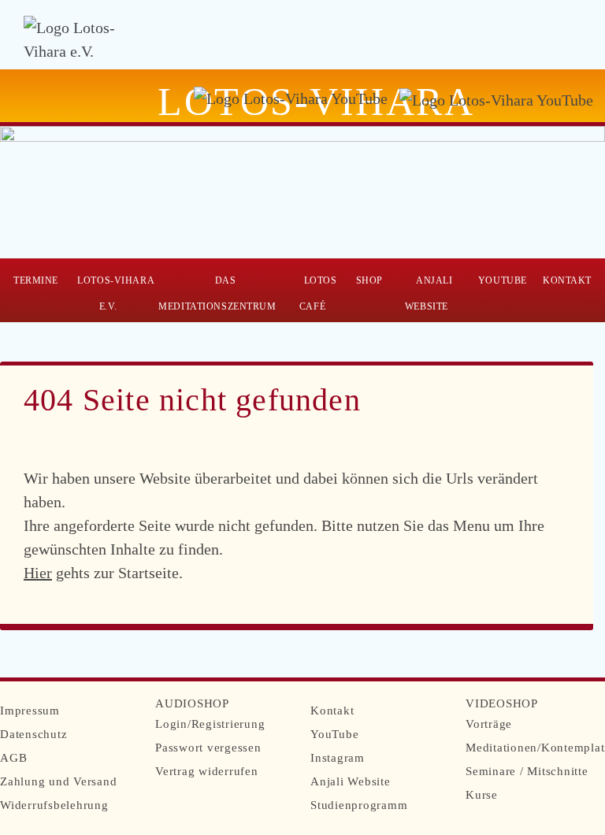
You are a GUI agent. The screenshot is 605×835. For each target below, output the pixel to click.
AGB (13, 758)
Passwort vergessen (208, 747)
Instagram (337, 758)
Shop (369, 280)
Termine (35, 280)
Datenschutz (33, 734)
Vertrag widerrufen (206, 771)
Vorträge (489, 724)
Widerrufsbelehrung (54, 805)
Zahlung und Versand (58, 781)
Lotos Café (318, 293)
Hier (38, 572)
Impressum (30, 710)
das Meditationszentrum (217, 293)
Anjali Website (429, 293)
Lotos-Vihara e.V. (115, 293)
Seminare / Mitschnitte (527, 771)
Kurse (482, 795)
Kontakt (567, 280)
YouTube (502, 280)
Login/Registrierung (210, 724)
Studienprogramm (358, 805)
